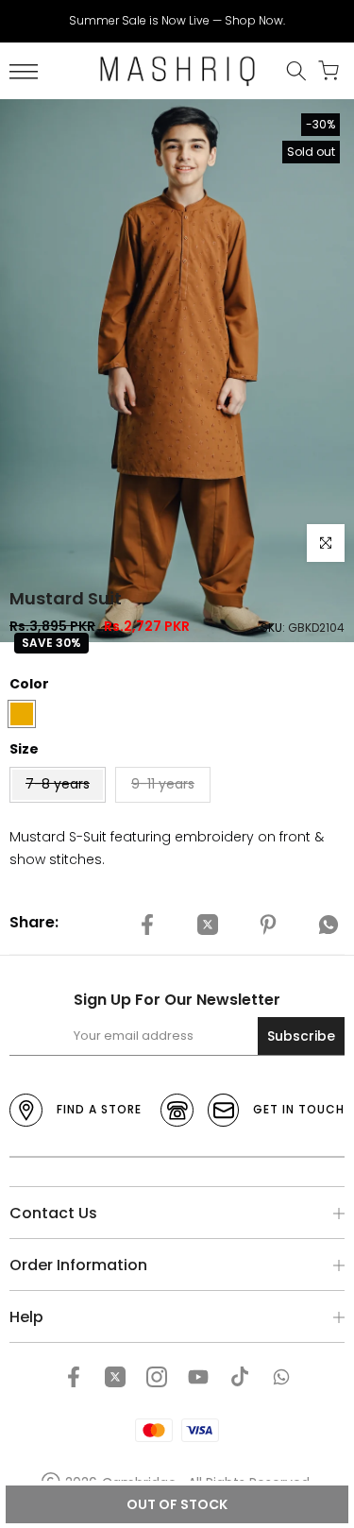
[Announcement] (177, 20)
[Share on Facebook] (147, 925)
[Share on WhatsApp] (328, 925)
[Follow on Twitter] (115, 1377)
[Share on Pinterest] (268, 925)
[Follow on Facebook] (73, 1377)
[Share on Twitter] (208, 925)
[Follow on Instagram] (157, 1377)
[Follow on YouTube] (198, 1377)
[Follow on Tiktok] (240, 1377)
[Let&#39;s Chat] (281, 1377)
